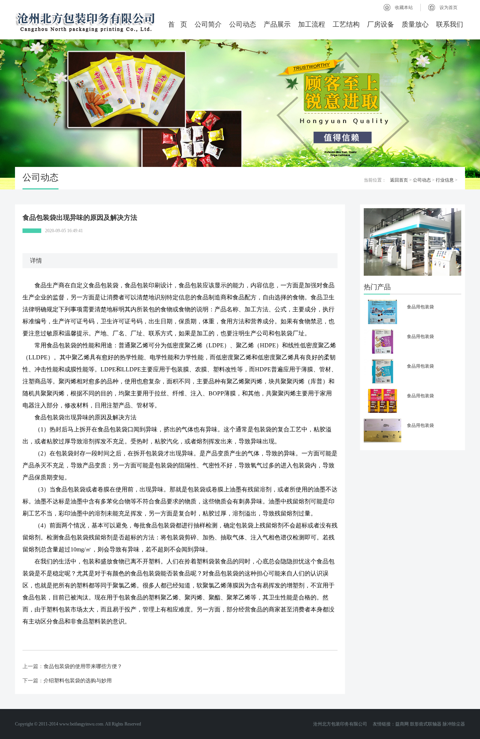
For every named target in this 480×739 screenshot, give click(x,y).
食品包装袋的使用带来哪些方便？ (83, 666)
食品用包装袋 (420, 306)
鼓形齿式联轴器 (425, 724)
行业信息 (445, 180)
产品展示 (277, 24)
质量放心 (415, 24)
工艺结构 (346, 24)
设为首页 (449, 7)
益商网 (402, 724)
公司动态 (242, 24)
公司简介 (208, 24)
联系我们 (449, 24)
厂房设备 (380, 24)
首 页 (177, 24)
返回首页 (399, 180)
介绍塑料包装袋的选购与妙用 (78, 680)
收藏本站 (404, 7)
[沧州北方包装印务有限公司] (86, 21)
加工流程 (311, 24)
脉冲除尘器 (453, 724)
